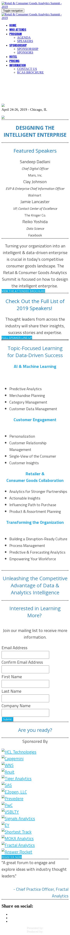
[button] (23, 291)
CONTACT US (27, 69)
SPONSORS (25, 52)
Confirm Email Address (22, 662)
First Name (12, 676)
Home (12, 25)
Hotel (13, 56)
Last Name (11, 691)
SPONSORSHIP (18, 45)
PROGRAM (15, 34)
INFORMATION (17, 65)
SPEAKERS (25, 41)
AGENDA (24, 37)
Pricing (14, 61)
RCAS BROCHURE (30, 72)
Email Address (14, 647)
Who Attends (17, 29)
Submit (7, 719)
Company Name (16, 705)
